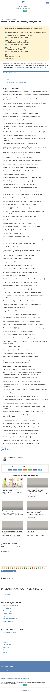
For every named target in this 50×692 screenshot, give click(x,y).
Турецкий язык (7, 608)
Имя (2, 546)
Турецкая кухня (7, 644)
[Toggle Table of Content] (4, 76)
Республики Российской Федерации (17, 82)
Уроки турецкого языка (9, 592)
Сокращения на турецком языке (11, 511)
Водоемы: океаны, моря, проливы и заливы (12, 532)
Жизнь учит (6, 647)
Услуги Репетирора (6, 663)
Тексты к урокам (7, 594)
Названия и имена (8, 621)
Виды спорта (31, 531)
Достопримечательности (9, 632)
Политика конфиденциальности (9, 678)
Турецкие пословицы (8, 616)
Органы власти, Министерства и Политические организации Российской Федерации (36, 490)
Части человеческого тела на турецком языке (11, 489)
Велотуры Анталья (8, 635)
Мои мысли (6, 652)
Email (18, 546)
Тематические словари (9, 613)
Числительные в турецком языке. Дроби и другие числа (37, 511)
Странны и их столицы (13, 79)
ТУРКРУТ (23, 6)
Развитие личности (8, 650)
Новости (5, 642)
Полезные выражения (9, 611)
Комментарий (5, 551)
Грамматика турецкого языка (11, 605)
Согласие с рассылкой (23, 678)
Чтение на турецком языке (10, 618)
